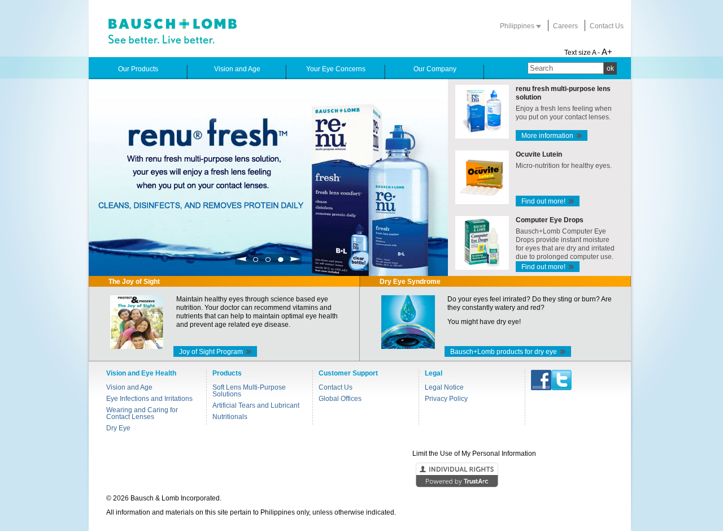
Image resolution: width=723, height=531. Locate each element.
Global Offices (340, 399)
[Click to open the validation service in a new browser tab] (360, 476)
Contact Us (607, 26)
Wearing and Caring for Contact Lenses (142, 413)
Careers (565, 26)
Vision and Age (129, 387)
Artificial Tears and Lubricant (255, 405)
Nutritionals (229, 417)
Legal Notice (444, 387)
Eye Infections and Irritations (149, 399)
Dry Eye (118, 428)
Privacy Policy (446, 399)
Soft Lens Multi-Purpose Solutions (249, 390)
